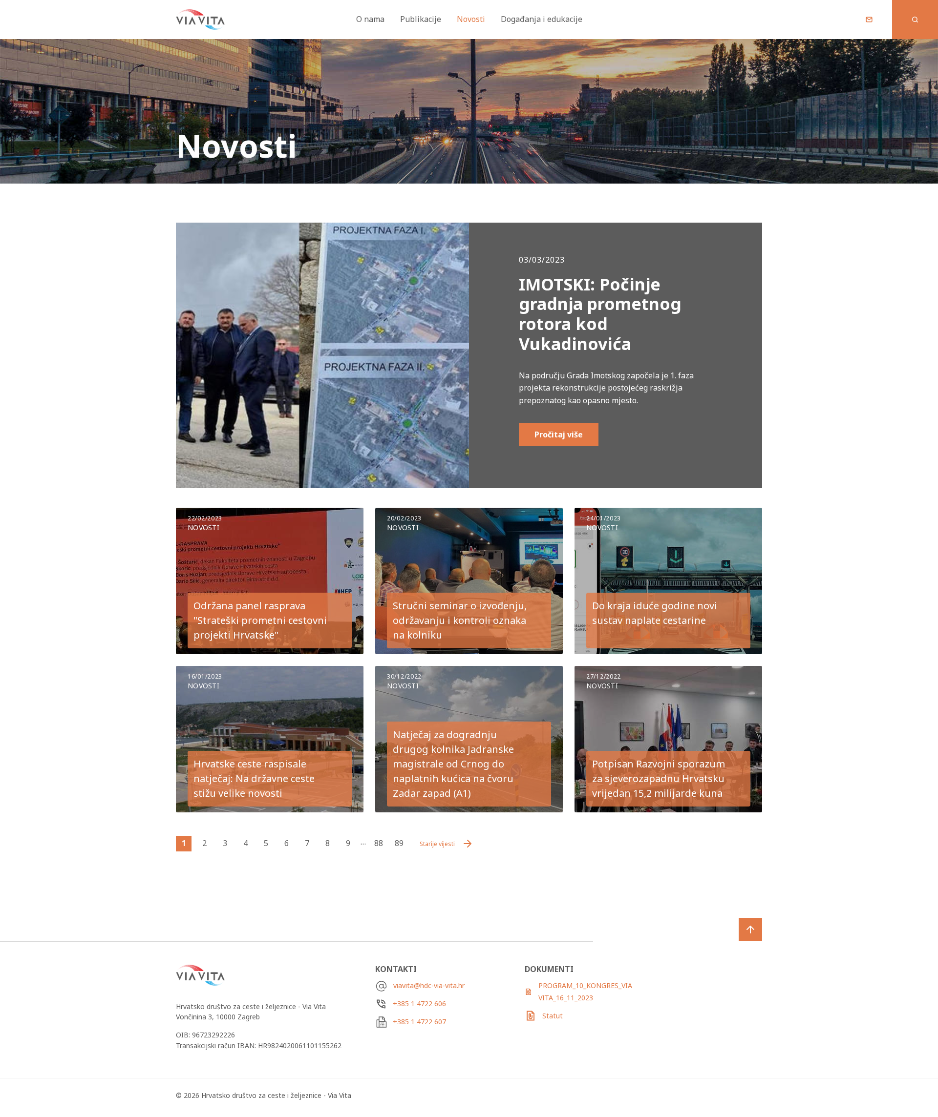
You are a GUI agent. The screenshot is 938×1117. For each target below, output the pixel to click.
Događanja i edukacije (541, 19)
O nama (370, 19)
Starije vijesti (437, 844)
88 (378, 843)
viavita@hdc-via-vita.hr (429, 985)
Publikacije (420, 19)
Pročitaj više (558, 434)
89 (399, 843)
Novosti (471, 19)
